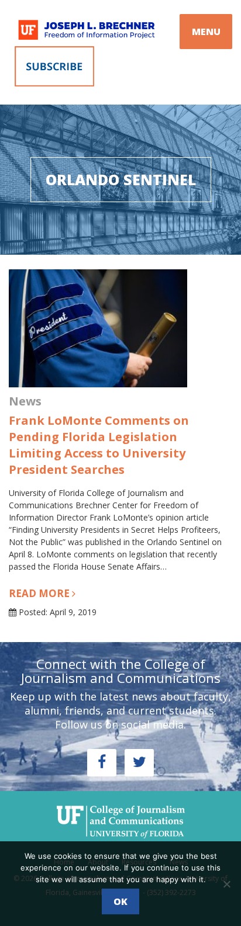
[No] (226, 884)
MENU (206, 31)
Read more (40, 593)
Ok (120, 901)
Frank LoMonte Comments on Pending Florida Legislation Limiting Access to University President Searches (99, 444)
